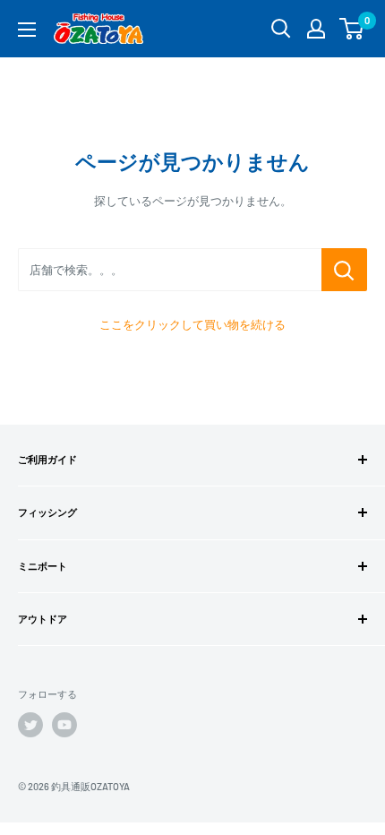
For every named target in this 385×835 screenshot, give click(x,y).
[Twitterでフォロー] (30, 724)
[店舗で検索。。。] (344, 269)
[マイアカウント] (316, 29)
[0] (352, 28)
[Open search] (281, 29)
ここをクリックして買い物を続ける (192, 324)
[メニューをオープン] (27, 29)
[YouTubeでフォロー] (64, 724)
